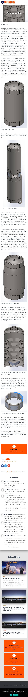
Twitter (25, 685)
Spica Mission (10, 461)
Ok (10, 694)
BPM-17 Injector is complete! (11, 578)
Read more (15, 694)
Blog (8, 459)
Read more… (19, 585)
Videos (4, 605)
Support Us (5, 685)
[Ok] (26, 692)
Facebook (20, 685)
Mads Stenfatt (9, 489)
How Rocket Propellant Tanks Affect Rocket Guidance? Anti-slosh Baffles (14, 633)
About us (16, 685)
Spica (5, 461)
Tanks (14, 461)
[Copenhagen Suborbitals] (8, 2)
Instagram (22, 685)
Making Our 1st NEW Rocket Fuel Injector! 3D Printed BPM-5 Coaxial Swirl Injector (13, 609)
